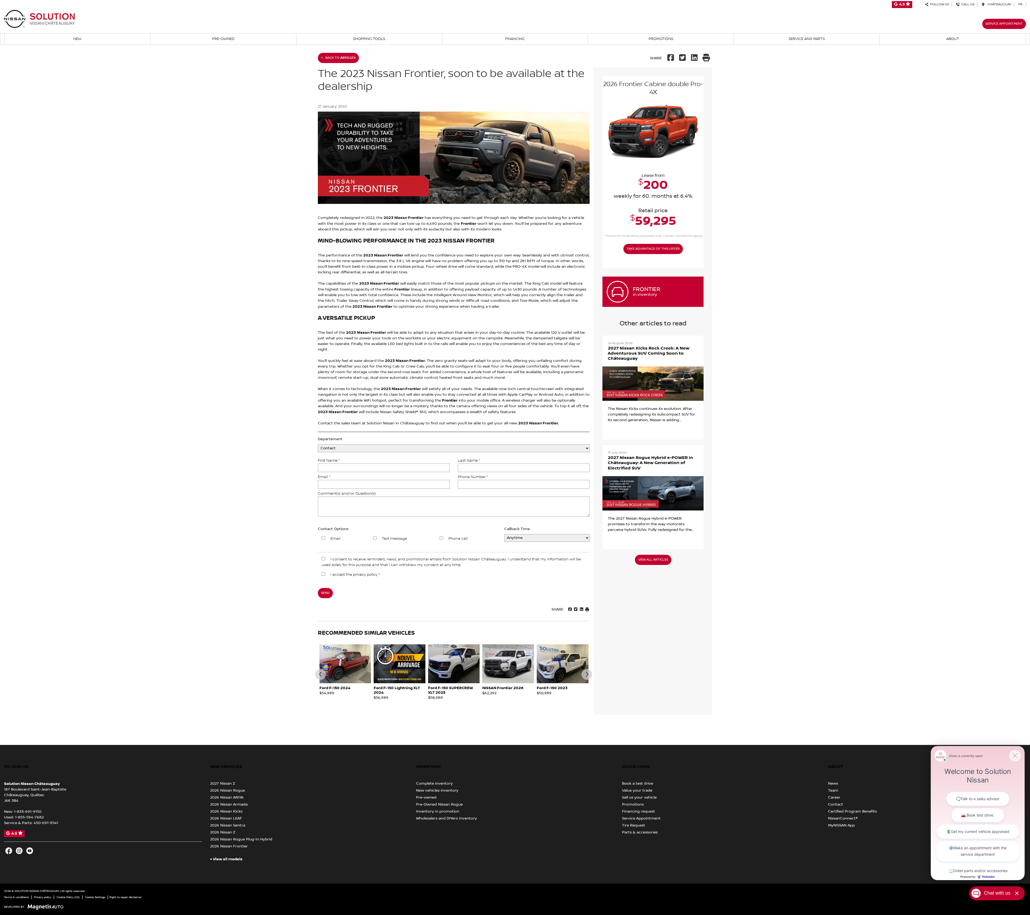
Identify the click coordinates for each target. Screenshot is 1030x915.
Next (587, 674)
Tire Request (633, 825)
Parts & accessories (640, 832)
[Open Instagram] (19, 850)
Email (324, 477)
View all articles (653, 560)
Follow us (939, 4)
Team (833, 790)
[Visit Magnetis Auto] (47, 907)
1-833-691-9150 (27, 812)
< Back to (338, 58)
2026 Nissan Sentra (227, 825)
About (952, 39)
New (77, 39)
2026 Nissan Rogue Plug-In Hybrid (241, 839)
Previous (320, 674)
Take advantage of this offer (653, 249)
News (833, 783)
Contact (835, 804)
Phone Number (473, 477)
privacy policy (365, 574)
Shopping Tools (369, 39)
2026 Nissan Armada (229, 804)
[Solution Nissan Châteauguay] (39, 18)
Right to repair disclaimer (125, 897)
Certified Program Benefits (852, 811)
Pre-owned (223, 39)
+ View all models (226, 859)
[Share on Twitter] (683, 58)
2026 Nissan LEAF (226, 818)
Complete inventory (434, 783)
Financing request (638, 811)
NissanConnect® (843, 818)
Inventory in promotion (437, 811)
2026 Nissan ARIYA (226, 797)
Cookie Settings (95, 897)
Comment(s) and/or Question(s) (347, 493)
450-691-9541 (46, 823)
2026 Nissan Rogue (227, 790)
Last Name (469, 460)
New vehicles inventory (437, 790)
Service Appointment (1004, 24)
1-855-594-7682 (29, 817)
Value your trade (637, 790)
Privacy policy (42, 897)
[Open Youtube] (29, 850)
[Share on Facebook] (671, 58)
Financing (515, 39)
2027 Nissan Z (222, 783)
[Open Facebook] (8, 850)
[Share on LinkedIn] (694, 58)
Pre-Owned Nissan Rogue (439, 804)
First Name (329, 460)
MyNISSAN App (841, 825)
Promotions (661, 39)
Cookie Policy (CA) (68, 897)
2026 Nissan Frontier (229, 846)
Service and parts (807, 39)
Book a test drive (637, 783)
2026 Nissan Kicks (226, 811)
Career (834, 797)
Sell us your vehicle (639, 797)
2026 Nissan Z (222, 832)
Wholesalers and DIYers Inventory (446, 818)
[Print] (706, 58)
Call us (967, 4)
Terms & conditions (16, 897)
